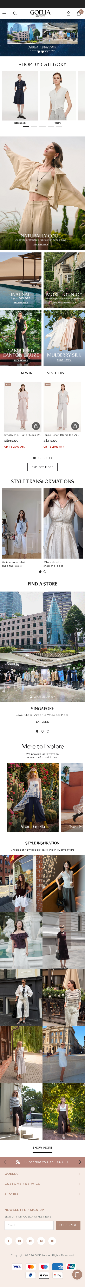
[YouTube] (52, 1241)
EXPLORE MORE (42, 467)
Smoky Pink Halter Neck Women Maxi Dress (33, 435)
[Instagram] (19, 1241)
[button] (77, 1275)
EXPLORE (42, 722)
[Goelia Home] (42, 13)
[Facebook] (8, 1241)
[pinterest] (30, 1241)
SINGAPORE (42, 708)
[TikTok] (41, 1241)
